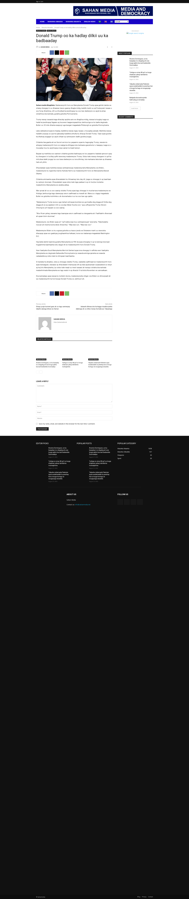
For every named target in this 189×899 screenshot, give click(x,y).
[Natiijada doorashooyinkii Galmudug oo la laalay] (122, 100)
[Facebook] (52, 52)
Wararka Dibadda (55, 22)
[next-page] (41, 372)
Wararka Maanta (73, 22)
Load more (134, 108)
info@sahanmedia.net (82, 505)
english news (89, 22)
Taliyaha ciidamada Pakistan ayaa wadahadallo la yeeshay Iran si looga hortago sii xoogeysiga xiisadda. (99, 364)
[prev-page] (37, 372)
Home (42, 22)
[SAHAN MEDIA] (37, 47)
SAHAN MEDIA (45, 47)
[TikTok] (133, 502)
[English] (106, 22)
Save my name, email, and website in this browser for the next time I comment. (67, 424)
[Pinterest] (62, 52)
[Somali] (112, 22)
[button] (150, 22)
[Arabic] (100, 22)
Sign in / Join (39, 1)
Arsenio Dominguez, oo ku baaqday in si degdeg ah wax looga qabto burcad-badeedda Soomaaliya (47, 364)
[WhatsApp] (67, 52)
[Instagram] (127, 502)
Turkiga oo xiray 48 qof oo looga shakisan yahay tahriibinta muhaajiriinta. (72, 364)
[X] (57, 52)
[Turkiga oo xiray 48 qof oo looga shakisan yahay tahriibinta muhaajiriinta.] (74, 352)
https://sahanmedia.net (60, 322)
